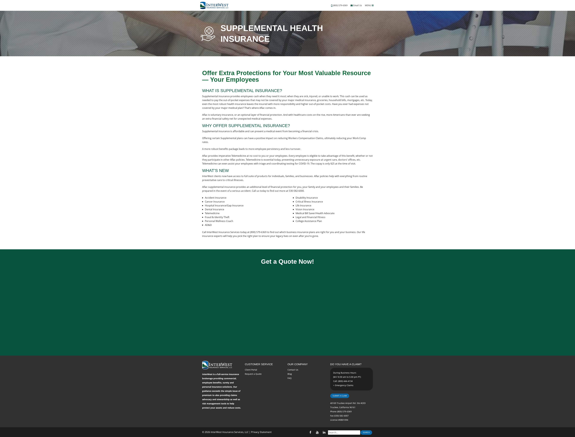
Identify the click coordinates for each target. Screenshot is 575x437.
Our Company (298, 364)
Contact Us (293, 369)
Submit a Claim (340, 395)
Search (366, 432)
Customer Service (259, 364)
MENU (368, 5)
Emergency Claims (344, 385)
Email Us (357, 5)
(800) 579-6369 (340, 5)
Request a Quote (253, 373)
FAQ (290, 378)
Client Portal (251, 369)
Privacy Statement (261, 432)
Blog (290, 373)
